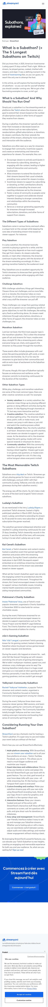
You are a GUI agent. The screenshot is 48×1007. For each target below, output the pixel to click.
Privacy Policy (32, 988)
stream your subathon (23, 753)
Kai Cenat (6, 549)
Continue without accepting (35, 956)
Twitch (17, 110)
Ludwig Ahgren (34, 507)
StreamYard (7, 734)
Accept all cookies (24, 994)
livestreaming (15, 74)
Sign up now (17, 850)
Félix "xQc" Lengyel (10, 640)
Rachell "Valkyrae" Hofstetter (14, 687)
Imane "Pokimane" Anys (12, 601)
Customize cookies (24, 1000)
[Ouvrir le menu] (43, 4)
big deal (20, 474)
